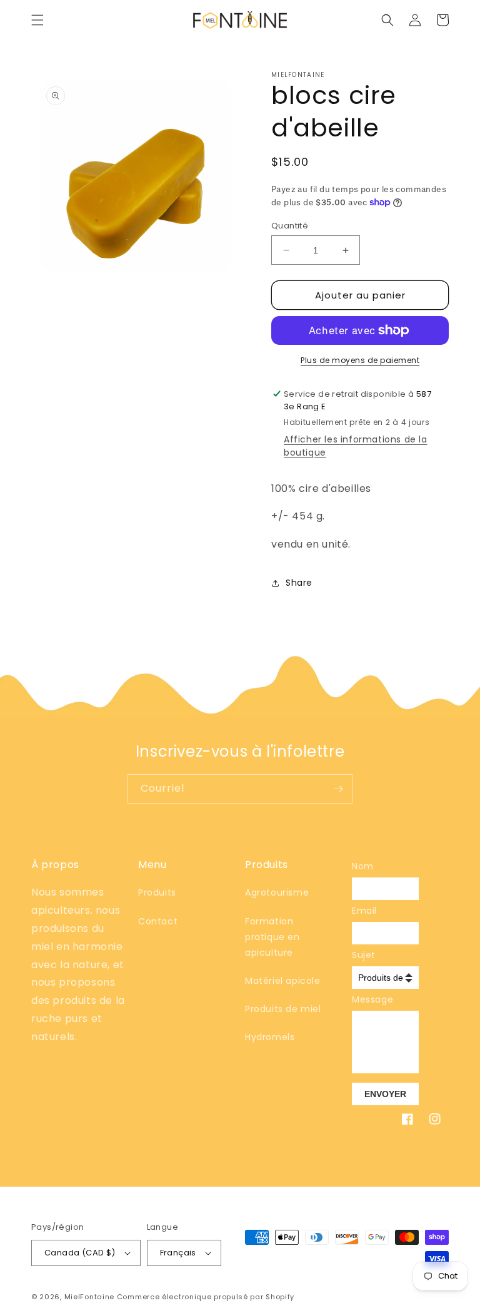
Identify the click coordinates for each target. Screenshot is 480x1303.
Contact (158, 921)
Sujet (360, 955)
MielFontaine (89, 1297)
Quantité (289, 226)
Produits (157, 892)
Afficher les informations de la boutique (356, 446)
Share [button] (299, 582)
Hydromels (269, 1037)
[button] (37, 20)
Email (360, 910)
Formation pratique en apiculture (272, 937)
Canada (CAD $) (80, 1253)
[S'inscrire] (338, 789)
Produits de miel (283, 1009)
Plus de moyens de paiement (360, 360)
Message (360, 999)
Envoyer (385, 1094)
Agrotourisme (277, 892)
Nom (360, 866)
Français (178, 1253)
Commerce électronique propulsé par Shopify (205, 1297)
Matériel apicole (283, 980)
